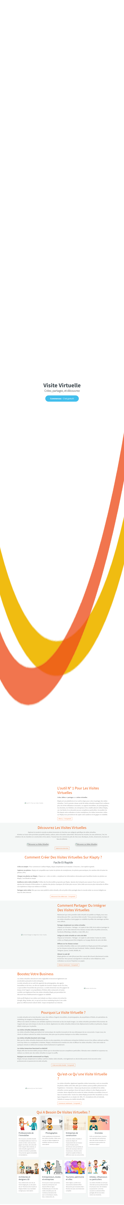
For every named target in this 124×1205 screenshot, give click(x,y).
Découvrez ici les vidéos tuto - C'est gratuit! (63, 896)
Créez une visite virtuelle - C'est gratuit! (63, 1065)
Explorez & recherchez (62, 848)
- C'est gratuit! (62, 398)
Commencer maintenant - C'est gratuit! (69, 1103)
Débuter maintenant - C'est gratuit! (68, 965)
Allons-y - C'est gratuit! (64, 818)
